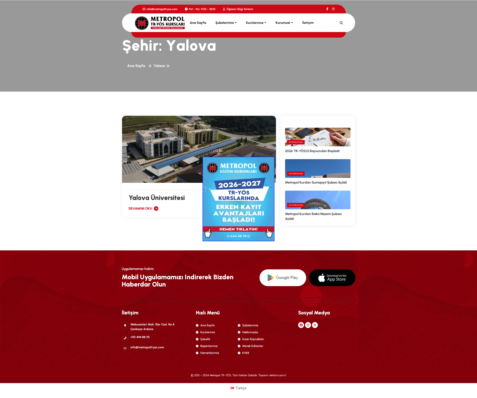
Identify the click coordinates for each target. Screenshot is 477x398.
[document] (238, 199)
